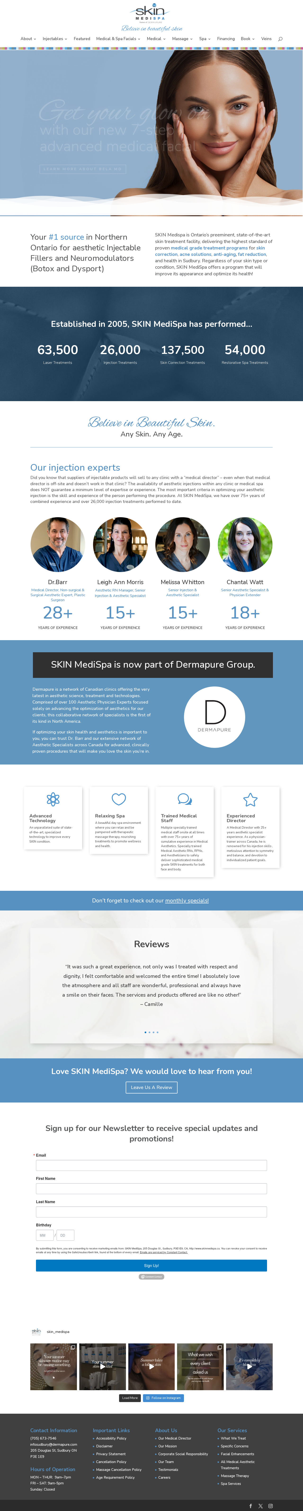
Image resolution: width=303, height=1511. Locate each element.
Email (41, 1155)
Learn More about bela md (83, 162)
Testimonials (168, 1469)
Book (245, 39)
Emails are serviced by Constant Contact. (164, 1252)
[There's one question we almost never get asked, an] (200, 1366)
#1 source (66, 237)
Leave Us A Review (151, 1087)
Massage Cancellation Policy (119, 1469)
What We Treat (233, 1438)
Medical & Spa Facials (116, 39)
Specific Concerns (235, 1446)
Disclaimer (104, 1446)
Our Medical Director (174, 1438)
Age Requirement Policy (115, 1477)
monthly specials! (187, 900)
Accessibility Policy (111, 1438)
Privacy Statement (111, 1454)
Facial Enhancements (237, 1454)
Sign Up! (151, 1265)
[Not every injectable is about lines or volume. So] (151, 1366)
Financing (226, 39)
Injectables (53, 39)
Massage (180, 39)
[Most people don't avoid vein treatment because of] (249, 1366)
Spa (202, 39)
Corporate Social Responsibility (183, 1454)
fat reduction (252, 254)
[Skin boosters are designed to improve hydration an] (53, 1366)
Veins (266, 39)
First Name (45, 1178)
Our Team (166, 1461)
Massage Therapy (235, 1475)
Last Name (45, 1202)
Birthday (43, 1225)
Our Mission (167, 1446)
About (26, 39)
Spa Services (231, 1483)
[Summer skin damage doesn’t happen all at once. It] (102, 1366)
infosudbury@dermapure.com (53, 1444)
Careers (164, 1477)
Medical (154, 39)
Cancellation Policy (111, 1461)
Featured (82, 39)
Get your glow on (124, 106)
